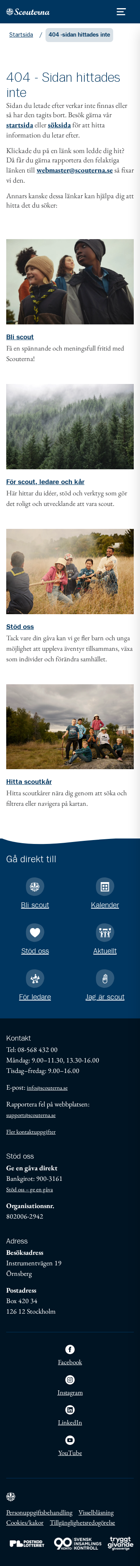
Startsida (21, 34)
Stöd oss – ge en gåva (29, 1189)
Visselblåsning (96, 1512)
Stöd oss (20, 627)
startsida (19, 125)
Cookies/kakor (25, 1522)
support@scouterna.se (31, 1115)
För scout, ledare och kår (45, 482)
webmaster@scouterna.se (75, 170)
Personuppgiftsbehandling (39, 1512)
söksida (59, 125)
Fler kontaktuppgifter (31, 1131)
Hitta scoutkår (29, 782)
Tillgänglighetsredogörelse (82, 1522)
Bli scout (20, 337)
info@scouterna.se (47, 1087)
